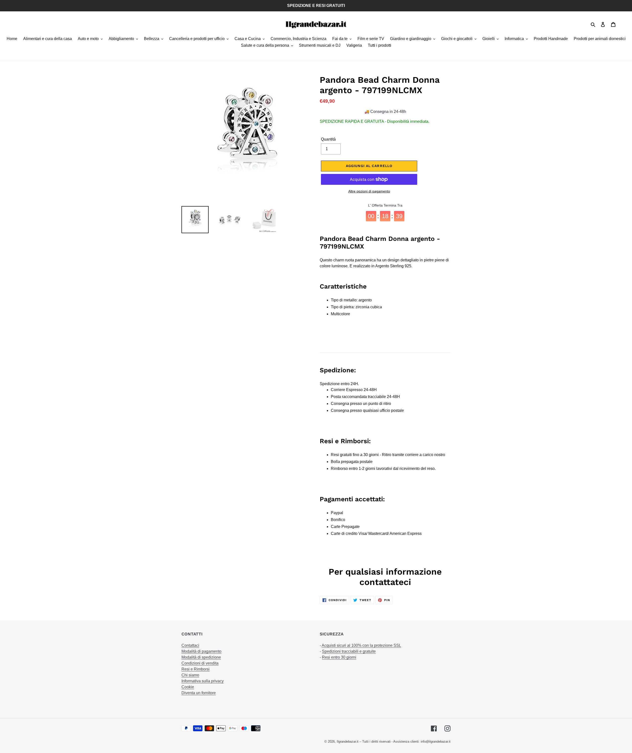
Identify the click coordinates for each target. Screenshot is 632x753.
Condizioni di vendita (199, 663)
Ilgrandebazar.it (347, 741)
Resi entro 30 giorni (339, 657)
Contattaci (190, 645)
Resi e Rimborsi (195, 669)
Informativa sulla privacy (202, 681)
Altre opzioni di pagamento (369, 191)
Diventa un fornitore (198, 693)
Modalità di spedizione (201, 657)
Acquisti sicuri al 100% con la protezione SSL (361, 645)
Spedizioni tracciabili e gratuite (349, 651)
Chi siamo (190, 675)
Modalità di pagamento (201, 651)
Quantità (328, 139)
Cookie (187, 687)
